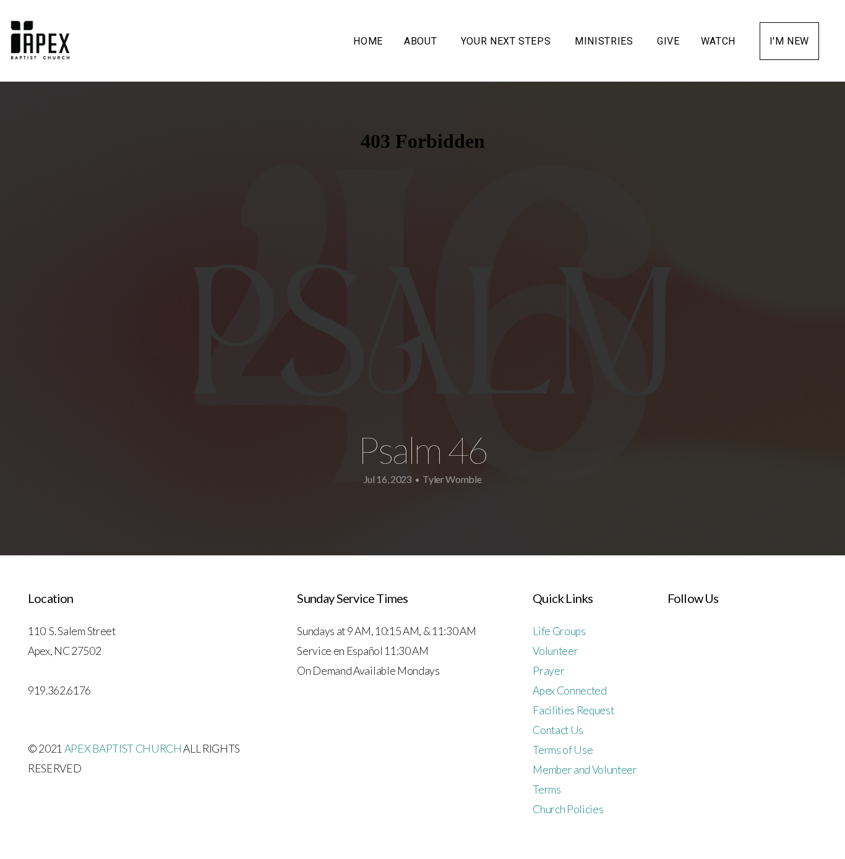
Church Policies (568, 809)
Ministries (605, 41)
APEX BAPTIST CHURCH (123, 748)
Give (668, 41)
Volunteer (555, 650)
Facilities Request (573, 710)
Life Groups (559, 631)
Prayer (548, 670)
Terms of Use (563, 749)
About (422, 41)
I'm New (789, 41)
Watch (720, 41)
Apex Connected (570, 690)
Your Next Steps (507, 41)
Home (368, 41)
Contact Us (558, 730)
